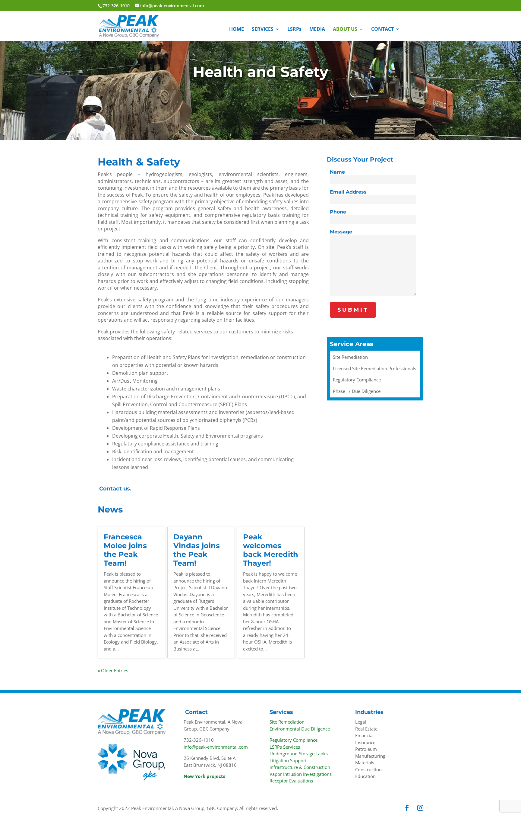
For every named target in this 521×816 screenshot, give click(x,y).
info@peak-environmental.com (216, 747)
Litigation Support (288, 760)
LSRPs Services (285, 747)
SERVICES (262, 29)
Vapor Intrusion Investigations (301, 774)
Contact (196, 712)
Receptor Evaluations (291, 781)
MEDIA (317, 29)
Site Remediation (287, 722)
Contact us (114, 488)
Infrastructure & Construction (300, 767)
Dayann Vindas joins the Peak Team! (196, 549)
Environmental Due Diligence (300, 729)
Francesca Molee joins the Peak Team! (125, 549)
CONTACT (382, 29)
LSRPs (294, 29)
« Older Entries (113, 670)
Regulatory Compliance (293, 740)
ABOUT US (345, 29)
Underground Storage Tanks (299, 753)
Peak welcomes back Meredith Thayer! (270, 549)
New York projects (204, 776)
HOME (236, 29)
